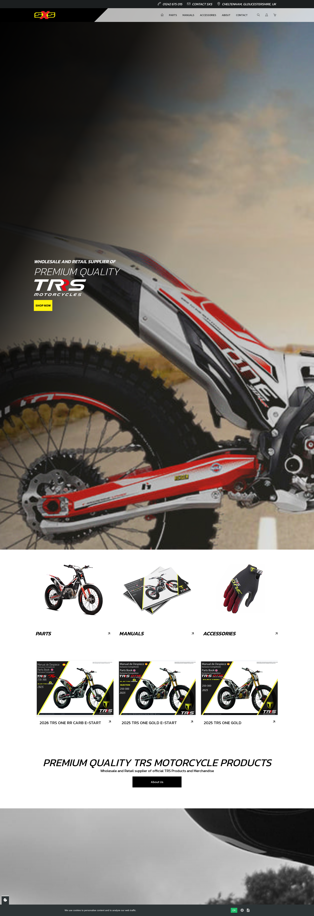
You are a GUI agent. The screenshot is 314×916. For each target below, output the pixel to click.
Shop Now (43, 305)
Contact (242, 15)
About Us (157, 782)
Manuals (188, 15)
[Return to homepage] (45, 15)
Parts (173, 15)
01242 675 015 (172, 4)
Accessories (208, 15)
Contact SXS (202, 4)
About (226, 15)
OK (234, 910)
